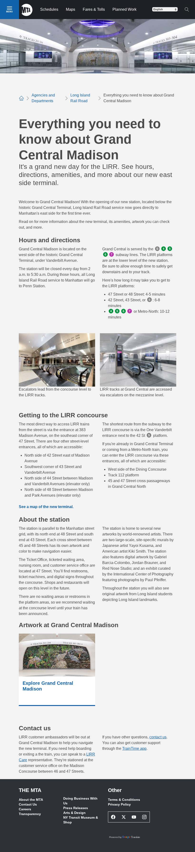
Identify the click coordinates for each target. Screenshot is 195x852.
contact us (157, 737)
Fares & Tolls (94, 9)
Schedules (49, 9)
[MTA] (27, 9)
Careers (25, 809)
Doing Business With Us (80, 801)
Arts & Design (74, 813)
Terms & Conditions (124, 800)
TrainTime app (134, 748)
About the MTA (31, 800)
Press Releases (75, 808)
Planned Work (124, 9)
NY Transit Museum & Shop (80, 820)
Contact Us (28, 804)
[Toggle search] (186, 9)
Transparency (30, 814)
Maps (70, 9)
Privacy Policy (119, 804)
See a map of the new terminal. (46, 507)
